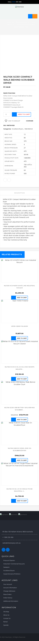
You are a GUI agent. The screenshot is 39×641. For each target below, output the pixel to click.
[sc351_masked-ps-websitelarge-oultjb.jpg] (19, 55)
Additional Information (10, 601)
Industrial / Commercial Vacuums (14, 564)
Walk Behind (29, 129)
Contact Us (6, 618)
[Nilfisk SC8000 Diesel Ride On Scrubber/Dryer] (19, 433)
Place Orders (7, 594)
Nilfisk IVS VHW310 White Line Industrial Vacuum (19, 287)
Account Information (10, 588)
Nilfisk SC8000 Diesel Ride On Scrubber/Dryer (19, 449)
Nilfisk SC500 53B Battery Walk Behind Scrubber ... (19, 409)
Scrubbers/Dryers (21, 22)
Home (9, 22)
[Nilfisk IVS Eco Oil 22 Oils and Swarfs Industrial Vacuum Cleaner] (19, 352)
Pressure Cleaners (9, 560)
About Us (6, 615)
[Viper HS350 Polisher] (19, 311)
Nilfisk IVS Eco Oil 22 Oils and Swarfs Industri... (19, 368)
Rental (5, 622)
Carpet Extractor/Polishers (11, 574)
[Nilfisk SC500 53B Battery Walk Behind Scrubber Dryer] (19, 392)
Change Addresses (9, 591)
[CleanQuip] (19, 6)
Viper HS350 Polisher (19, 326)
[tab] (19, 193)
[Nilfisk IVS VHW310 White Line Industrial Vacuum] (19, 270)
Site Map (6, 612)
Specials (5, 625)
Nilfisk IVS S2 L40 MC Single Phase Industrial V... (19, 490)
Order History (7, 598)
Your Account (7, 584)
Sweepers (6, 567)
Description (19, 193)
